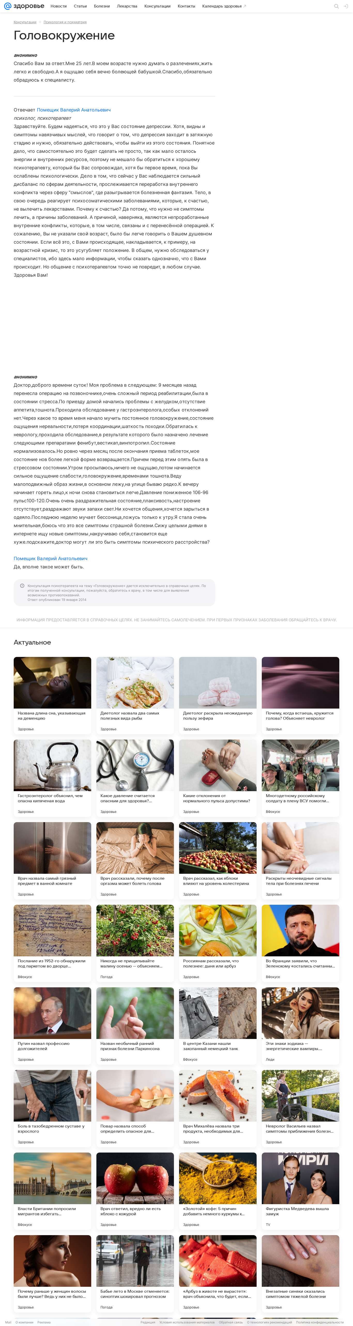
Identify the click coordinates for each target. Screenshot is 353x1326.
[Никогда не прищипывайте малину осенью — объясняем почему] (135, 943)
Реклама (44, 1322)
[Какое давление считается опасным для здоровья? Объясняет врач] (135, 778)
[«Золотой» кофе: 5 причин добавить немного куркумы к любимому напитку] (218, 1191)
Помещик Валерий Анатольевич (74, 110)
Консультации (25, 22)
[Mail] (7, 6)
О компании (24, 1322)
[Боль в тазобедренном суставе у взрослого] (52, 1108)
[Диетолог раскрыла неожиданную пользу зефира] (218, 695)
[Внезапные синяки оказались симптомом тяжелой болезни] (300, 1274)
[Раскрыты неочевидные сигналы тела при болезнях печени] (300, 861)
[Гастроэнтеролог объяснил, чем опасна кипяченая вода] (52, 778)
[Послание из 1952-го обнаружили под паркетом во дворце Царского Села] (52, 943)
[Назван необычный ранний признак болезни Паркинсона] (135, 1026)
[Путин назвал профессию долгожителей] (52, 1026)
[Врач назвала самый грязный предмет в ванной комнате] (52, 861)
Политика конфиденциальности (320, 1322)
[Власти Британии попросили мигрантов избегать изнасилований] (52, 1191)
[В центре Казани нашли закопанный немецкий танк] (218, 1026)
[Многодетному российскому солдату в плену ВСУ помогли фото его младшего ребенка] (300, 778)
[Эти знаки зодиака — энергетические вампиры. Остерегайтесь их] (300, 1026)
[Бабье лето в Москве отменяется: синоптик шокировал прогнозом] (135, 1274)
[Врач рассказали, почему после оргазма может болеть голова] (135, 861)
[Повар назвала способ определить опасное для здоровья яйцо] (135, 1108)
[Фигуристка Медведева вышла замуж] (300, 1191)
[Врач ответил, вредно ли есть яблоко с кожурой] (135, 1191)
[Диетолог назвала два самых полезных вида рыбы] (135, 695)
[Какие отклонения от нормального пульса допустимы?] (218, 778)
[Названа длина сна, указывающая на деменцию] (52, 695)
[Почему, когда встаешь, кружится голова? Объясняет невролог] (300, 695)
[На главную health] (27, 6)
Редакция (148, 1322)
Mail (8, 1322)
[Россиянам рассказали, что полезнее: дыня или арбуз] (218, 943)
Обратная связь (231, 1322)
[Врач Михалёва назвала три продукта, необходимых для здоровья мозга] (218, 1108)
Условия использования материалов (187, 1322)
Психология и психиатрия (65, 22)
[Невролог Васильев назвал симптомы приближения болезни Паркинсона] (300, 1108)
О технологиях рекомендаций (269, 1322)
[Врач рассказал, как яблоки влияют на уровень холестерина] (218, 861)
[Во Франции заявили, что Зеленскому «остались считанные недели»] (300, 943)
